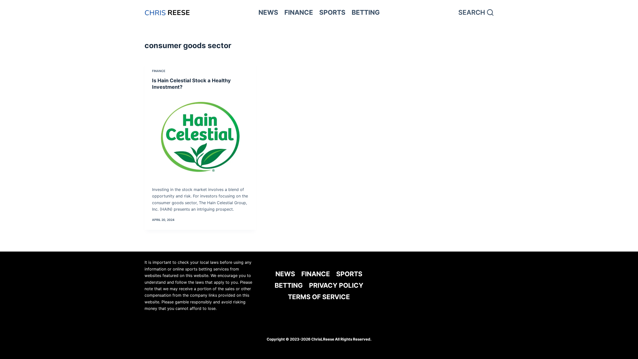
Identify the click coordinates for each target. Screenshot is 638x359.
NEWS (268, 12)
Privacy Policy (336, 285)
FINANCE (298, 12)
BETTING (366, 12)
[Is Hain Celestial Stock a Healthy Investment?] (200, 137)
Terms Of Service (319, 297)
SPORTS (332, 12)
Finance (158, 71)
